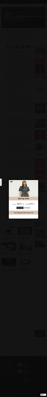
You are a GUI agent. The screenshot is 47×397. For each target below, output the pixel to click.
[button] (1, 182)
